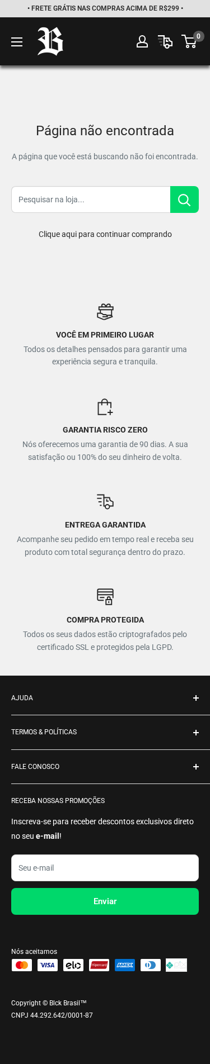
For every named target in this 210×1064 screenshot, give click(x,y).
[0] (190, 41)
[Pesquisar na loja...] (184, 199)
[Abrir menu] (16, 41)
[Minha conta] (142, 41)
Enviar (105, 901)
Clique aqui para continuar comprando (105, 234)
